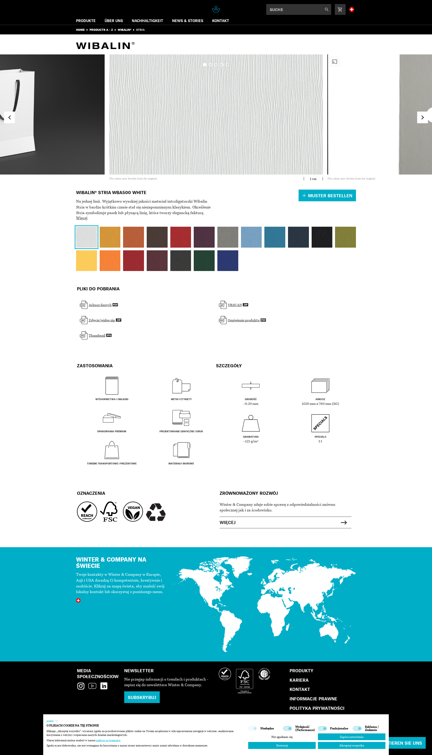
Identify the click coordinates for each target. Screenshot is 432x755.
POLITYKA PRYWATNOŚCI (317, 708)
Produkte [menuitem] (86, 20)
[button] (52, 721)
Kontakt (300, 689)
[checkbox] (252, 728)
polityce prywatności (108, 740)
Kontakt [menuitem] (220, 20)
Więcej (82, 217)
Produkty (301, 670)
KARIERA (299, 680)
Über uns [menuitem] (114, 20)
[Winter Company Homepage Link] (216, 9)
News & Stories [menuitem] (187, 20)
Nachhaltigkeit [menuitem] (147, 20)
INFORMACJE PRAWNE (313, 698)
